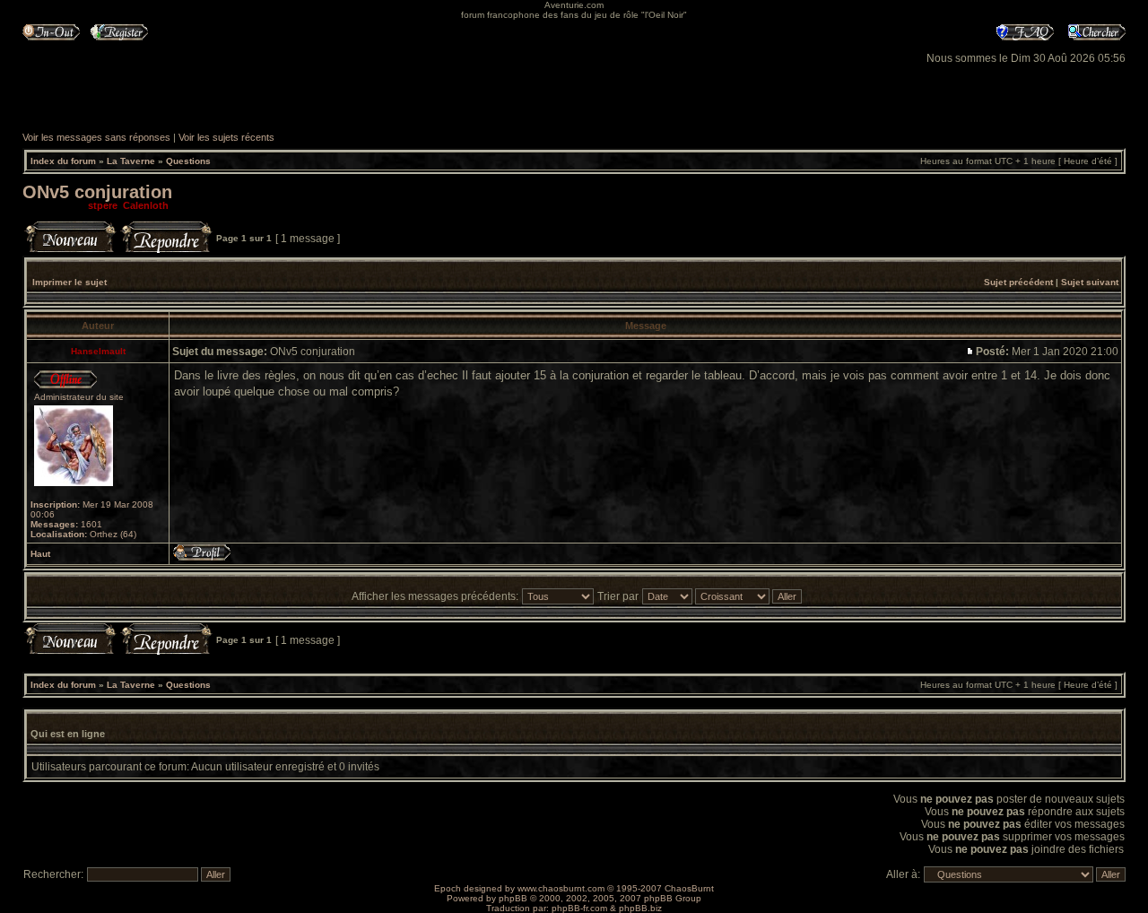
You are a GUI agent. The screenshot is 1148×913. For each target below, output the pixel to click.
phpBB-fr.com (579, 908)
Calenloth (146, 205)
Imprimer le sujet (69, 282)
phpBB (513, 898)
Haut (40, 554)
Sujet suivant (1089, 282)
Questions (188, 161)
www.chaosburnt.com (560, 888)
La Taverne (131, 161)
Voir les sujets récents (226, 137)
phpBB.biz (640, 908)
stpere (102, 205)
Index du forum (63, 161)
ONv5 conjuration (97, 192)
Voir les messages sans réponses (96, 137)
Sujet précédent (1018, 282)
